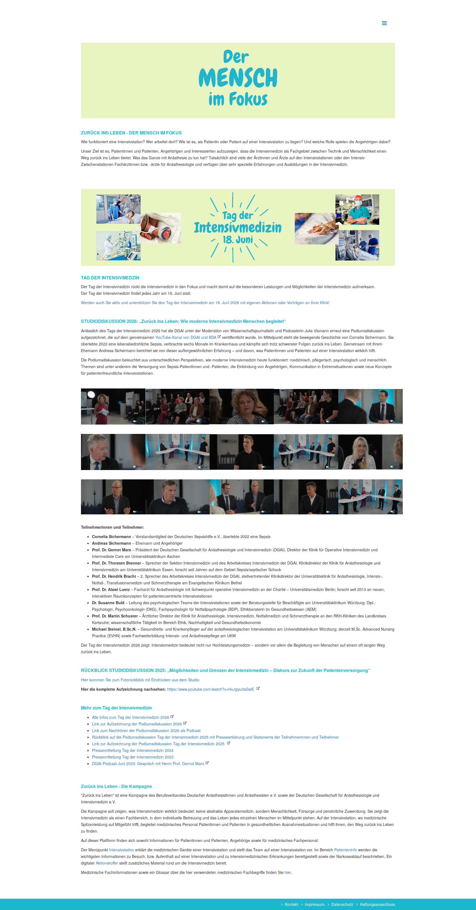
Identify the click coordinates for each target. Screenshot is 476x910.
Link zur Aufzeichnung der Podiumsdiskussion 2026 (137, 724)
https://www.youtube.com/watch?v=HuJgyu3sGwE (211, 689)
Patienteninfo (346, 849)
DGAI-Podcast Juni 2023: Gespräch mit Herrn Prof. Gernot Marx (148, 763)
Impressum (314, 904)
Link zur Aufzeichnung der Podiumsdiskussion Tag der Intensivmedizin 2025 (159, 743)
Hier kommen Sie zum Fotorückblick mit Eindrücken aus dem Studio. (140, 679)
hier (288, 872)
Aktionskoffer (107, 863)
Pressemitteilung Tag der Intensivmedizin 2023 (133, 757)
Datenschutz (342, 904)
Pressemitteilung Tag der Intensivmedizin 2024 (133, 750)
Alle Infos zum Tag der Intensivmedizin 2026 (130, 717)
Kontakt (291, 904)
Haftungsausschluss (377, 904)
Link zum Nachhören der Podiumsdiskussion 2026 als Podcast (146, 730)
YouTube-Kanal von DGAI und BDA (185, 337)
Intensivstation (122, 849)
